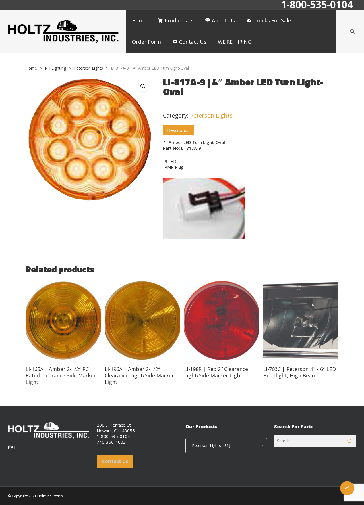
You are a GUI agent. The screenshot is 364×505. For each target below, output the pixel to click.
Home (139, 20)
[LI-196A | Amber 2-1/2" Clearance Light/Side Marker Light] (142, 321)
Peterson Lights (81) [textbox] (209, 445)
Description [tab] (178, 130)
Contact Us (192, 41)
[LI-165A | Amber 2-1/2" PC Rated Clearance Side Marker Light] (63, 321)
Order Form (146, 41)
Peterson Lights (88, 68)
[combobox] (226, 445)
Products (176, 20)
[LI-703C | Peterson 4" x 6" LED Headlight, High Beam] (300, 321)
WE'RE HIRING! (235, 41)
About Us (223, 20)
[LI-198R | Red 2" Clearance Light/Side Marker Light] (221, 321)
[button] (143, 86)
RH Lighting (55, 68)
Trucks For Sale (272, 20)
